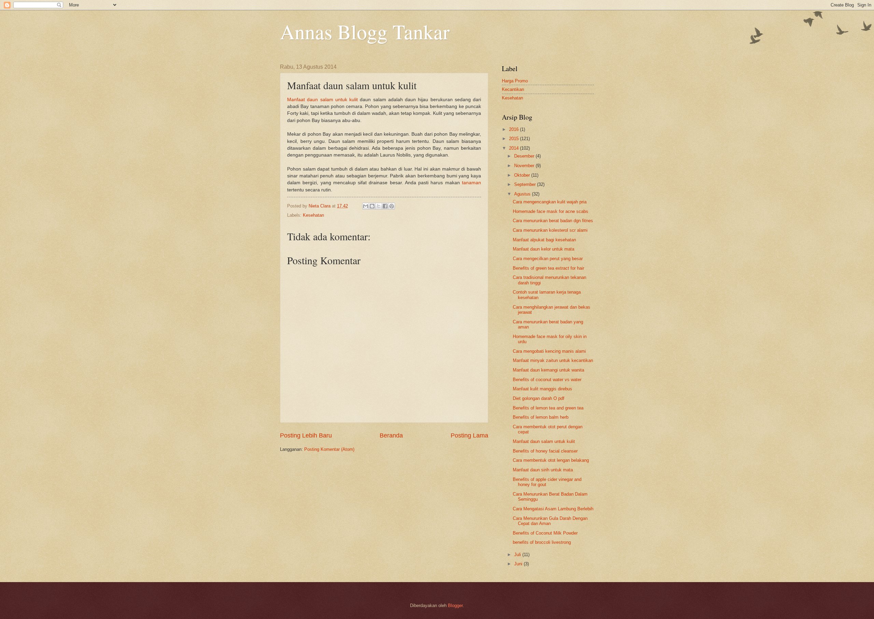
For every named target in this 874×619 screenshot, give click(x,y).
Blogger (455, 605)
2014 (514, 148)
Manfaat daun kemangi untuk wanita (548, 370)
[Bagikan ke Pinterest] (391, 206)
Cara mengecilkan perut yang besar (548, 258)
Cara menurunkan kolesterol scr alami (550, 230)
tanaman (471, 182)
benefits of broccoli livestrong (542, 542)
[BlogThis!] (372, 206)
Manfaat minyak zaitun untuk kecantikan (553, 360)
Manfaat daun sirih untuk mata (543, 469)
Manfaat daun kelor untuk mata (543, 249)
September (525, 184)
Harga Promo (515, 80)
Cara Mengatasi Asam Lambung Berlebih (553, 508)
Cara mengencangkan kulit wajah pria (550, 201)
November (525, 165)
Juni (519, 563)
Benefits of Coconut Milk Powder (545, 533)
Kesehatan (313, 215)
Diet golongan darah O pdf (538, 398)
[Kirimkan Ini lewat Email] (365, 206)
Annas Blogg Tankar (365, 31)
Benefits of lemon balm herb (540, 417)
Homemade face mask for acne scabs (550, 211)
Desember (525, 156)
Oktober (522, 175)
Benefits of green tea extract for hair (548, 268)
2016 (514, 129)
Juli (518, 554)
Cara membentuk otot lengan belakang (551, 460)
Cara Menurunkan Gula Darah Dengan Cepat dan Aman (550, 521)
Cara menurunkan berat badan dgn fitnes (553, 220)
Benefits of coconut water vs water (547, 379)
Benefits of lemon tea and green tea (548, 408)
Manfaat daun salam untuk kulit (322, 99)
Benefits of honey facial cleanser (545, 451)
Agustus (523, 194)
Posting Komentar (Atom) (329, 449)
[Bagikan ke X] (378, 206)
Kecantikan (513, 89)
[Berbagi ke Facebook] (385, 206)
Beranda (391, 435)
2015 (514, 138)
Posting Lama (469, 435)
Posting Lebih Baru (306, 435)
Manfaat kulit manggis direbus (542, 388)
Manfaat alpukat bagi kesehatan (544, 239)
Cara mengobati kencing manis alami (549, 351)
